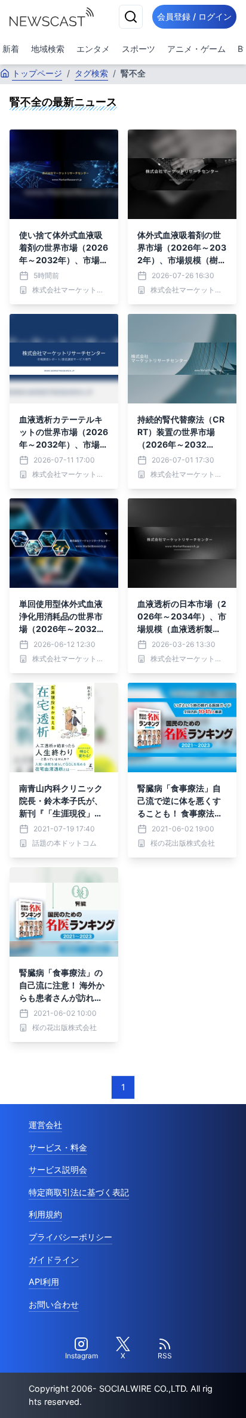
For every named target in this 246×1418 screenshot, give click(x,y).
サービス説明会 (58, 1169)
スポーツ (138, 49)
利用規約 (45, 1214)
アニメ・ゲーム (196, 49)
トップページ (37, 73)
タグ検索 (91, 73)
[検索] (131, 17)
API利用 (44, 1282)
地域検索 (47, 49)
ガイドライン (54, 1259)
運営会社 (45, 1125)
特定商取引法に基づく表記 (79, 1192)
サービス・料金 (58, 1147)
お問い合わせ (54, 1304)
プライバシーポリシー (70, 1237)
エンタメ (93, 49)
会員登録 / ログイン (194, 16)
